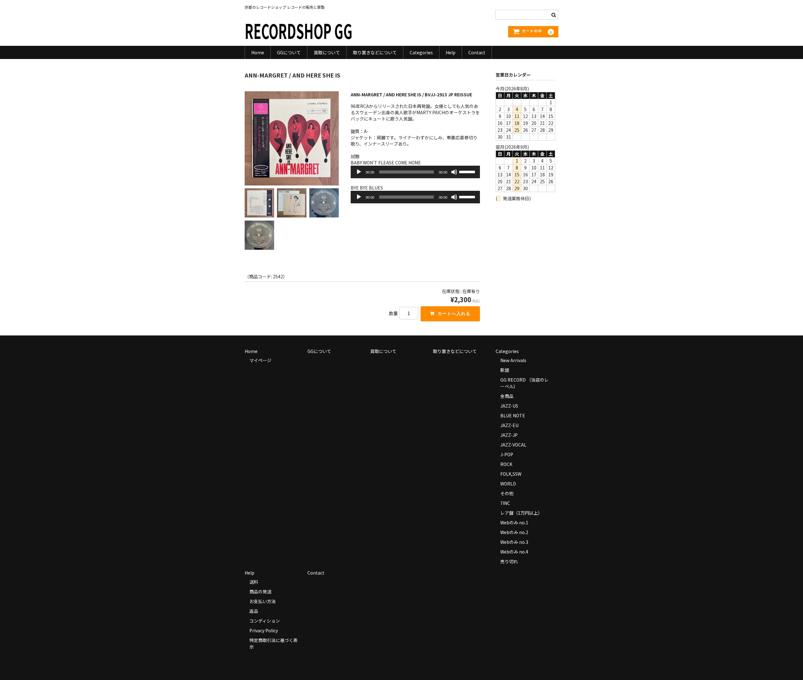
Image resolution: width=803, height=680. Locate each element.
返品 (253, 611)
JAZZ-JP (509, 435)
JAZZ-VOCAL (513, 445)
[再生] (359, 172)
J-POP (506, 454)
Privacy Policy (263, 630)
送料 (253, 582)
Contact (476, 52)
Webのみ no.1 (514, 522)
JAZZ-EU (509, 425)
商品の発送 (260, 591)
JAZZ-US (509, 406)
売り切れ (509, 561)
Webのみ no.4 (514, 552)
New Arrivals (513, 360)
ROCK (506, 464)
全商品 (506, 396)
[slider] (468, 171)
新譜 (504, 370)
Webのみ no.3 (514, 542)
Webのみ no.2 (514, 532)
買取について (327, 52)
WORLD (508, 483)
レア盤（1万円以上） (521, 513)
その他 (506, 493)
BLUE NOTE (512, 415)
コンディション (264, 621)
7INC (505, 503)
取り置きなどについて (375, 52)
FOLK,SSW (510, 474)
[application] (415, 172)
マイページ (260, 360)
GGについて (289, 52)
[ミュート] (454, 172)
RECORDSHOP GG (299, 30)
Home (257, 52)
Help (450, 52)
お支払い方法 (262, 601)
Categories (421, 52)
